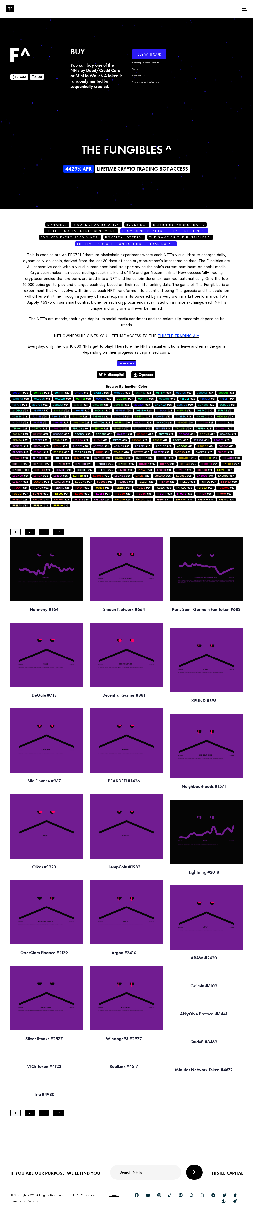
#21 (207, 398)
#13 (20, 452)
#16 (162, 416)
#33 (163, 392)
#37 (125, 398)
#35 (83, 434)
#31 (124, 434)
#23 (187, 398)
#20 (81, 410)
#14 (42, 398)
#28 (122, 392)
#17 (20, 464)
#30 (20, 392)
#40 (167, 398)
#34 (164, 470)
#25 (41, 392)
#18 (81, 392)
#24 (143, 392)
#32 (184, 410)
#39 (80, 428)
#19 (119, 440)
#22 (61, 392)
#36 (144, 493)
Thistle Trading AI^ (178, 335)
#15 (40, 434)
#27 (205, 392)
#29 (20, 410)
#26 (146, 398)
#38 (81, 493)
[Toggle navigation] (207, 9)
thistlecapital (113, 374)
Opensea (145, 374)
